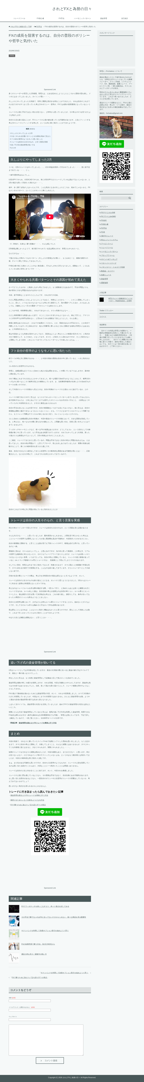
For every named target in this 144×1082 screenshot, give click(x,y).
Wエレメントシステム (109, 240)
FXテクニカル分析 (108, 212)
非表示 (32, 129)
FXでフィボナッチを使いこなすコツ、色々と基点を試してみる (45, 906)
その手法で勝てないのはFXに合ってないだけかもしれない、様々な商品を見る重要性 (53, 917)
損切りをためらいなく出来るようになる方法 (27, 800)
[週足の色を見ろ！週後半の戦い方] (14, 962)
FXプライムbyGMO (108, 216)
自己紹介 (124, 18)
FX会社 (104, 220)
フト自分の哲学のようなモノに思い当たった (26, 139)
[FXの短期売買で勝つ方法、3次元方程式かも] (14, 948)
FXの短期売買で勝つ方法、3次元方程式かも (38, 944)
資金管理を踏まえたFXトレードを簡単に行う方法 (38, 723)
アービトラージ (107, 244)
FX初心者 (40, 18)
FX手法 (61, 18)
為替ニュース (106, 275)
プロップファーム (108, 255)
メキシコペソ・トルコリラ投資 (113, 267)
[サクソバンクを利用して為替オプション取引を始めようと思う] (14, 938)
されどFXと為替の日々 (72, 9)
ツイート (103, 316)
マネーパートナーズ (108, 263)
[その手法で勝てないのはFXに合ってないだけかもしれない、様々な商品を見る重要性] (14, 925)
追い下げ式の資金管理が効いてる (22, 145)
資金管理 (103, 18)
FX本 (103, 232)
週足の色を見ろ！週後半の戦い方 (34, 954)
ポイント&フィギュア (109, 259)
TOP (21, 27)
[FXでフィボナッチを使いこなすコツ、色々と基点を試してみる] (14, 911)
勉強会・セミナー (108, 271)
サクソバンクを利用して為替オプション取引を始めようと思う (45, 931)
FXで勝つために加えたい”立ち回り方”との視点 (28, 805)
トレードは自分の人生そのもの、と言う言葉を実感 (29, 142)
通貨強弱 (123, 92)
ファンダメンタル (111, 92)
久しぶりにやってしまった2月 (21, 133)
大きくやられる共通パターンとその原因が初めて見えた (30, 136)
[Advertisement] (50, 73)
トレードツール (19, 18)
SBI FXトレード (107, 236)
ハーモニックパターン (82, 18)
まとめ (13, 148)
